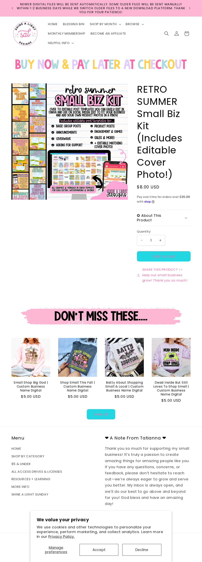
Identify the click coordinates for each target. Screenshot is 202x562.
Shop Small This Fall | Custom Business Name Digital (77, 386)
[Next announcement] (189, 8)
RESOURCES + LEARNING (30, 479)
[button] (105, 24)
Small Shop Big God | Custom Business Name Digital (31, 386)
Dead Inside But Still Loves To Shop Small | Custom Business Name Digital (171, 388)
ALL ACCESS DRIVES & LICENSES (36, 471)
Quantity (144, 231)
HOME (16, 448)
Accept (99, 549)
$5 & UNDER (21, 464)
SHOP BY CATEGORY (27, 456)
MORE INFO (20, 486)
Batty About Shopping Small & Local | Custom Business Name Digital (124, 386)
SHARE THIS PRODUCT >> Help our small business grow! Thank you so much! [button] (164, 275)
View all (101, 414)
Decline (141, 549)
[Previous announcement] (12, 8)
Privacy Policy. (61, 536)
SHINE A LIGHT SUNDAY (29, 494)
